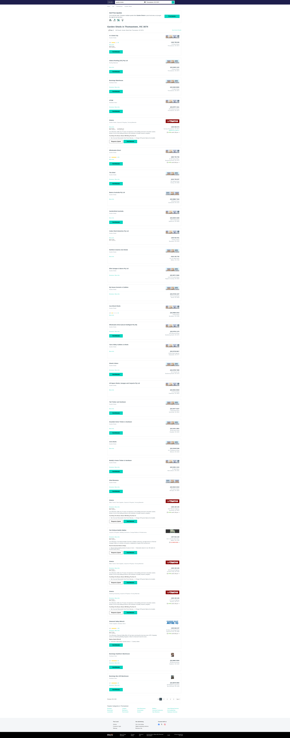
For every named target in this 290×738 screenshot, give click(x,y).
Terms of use (141, 735)
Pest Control (125, 712)
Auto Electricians (141, 708)
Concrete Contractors (157, 710)
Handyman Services (172, 712)
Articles (115, 724)
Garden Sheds (112, 37)
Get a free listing (140, 724)
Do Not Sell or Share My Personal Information (155, 735)
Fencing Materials (132, 122)
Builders (154, 708)
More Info (111, 44)
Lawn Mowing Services (173, 708)
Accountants (140, 710)
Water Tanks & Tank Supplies (116, 502)
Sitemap (115, 728)
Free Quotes (172, 16)
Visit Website (116, 51)
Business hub (139, 728)
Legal (168, 735)
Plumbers (109, 708)
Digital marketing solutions (142, 726)
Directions (111, 87)
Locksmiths (110, 712)
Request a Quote (116, 141)
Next (178, 699)
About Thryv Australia (123, 735)
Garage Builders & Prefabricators (138, 532)
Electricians (110, 710)
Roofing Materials (113, 62)
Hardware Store (113, 82)
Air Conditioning (171, 710)
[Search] (173, 2)
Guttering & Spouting (114, 593)
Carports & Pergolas (122, 122)
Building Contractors (125, 532)
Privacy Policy (132, 735)
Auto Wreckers (156, 712)
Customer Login (117, 726)
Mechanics (125, 710)
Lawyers (124, 708)
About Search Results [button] (176, 30)
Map (111, 30)
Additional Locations (174, 130)
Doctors (139, 712)
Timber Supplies (113, 623)
